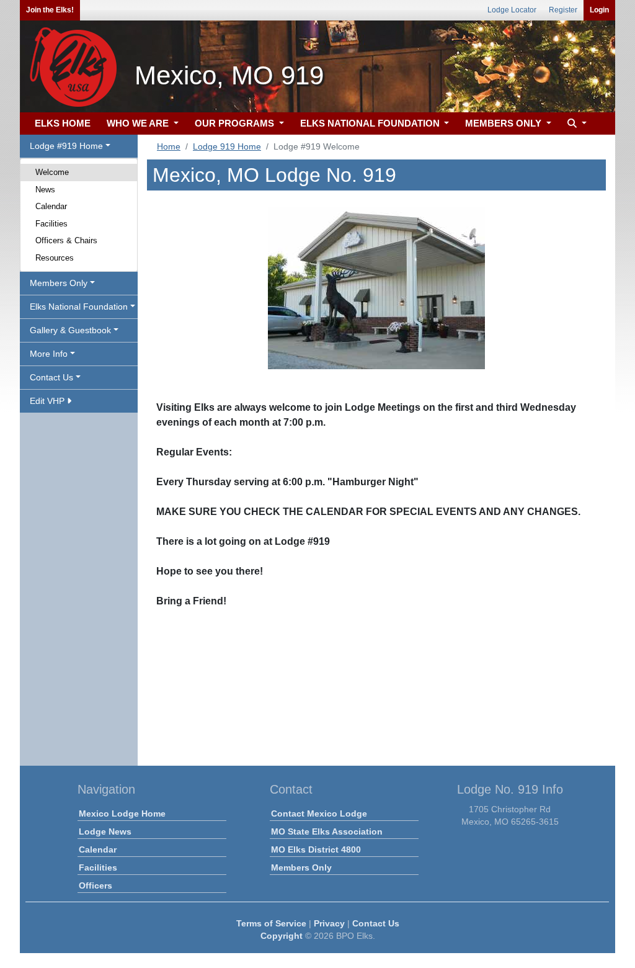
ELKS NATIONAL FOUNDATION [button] (371, 123)
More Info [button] (49, 354)
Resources (54, 257)
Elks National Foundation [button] (79, 306)
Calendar (51, 206)
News (45, 189)
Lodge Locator (511, 10)
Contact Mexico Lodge (319, 813)
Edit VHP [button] (48, 401)
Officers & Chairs (66, 240)
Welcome (52, 172)
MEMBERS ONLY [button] (504, 123)
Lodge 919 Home (227, 146)
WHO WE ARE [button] (139, 123)
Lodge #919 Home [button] (66, 146)
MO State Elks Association (327, 831)
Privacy (329, 923)
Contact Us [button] (51, 377)
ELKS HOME (63, 123)
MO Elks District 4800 (316, 849)
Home (168, 146)
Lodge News (105, 831)
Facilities (51, 223)
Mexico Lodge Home (122, 813)
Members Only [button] (58, 283)
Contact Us (375, 923)
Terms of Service (271, 923)
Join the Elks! (50, 10)
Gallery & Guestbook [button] (70, 330)
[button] (575, 124)
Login (599, 10)
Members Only (301, 867)
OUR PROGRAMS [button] (236, 123)
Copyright (281, 936)
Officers (95, 885)
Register (563, 10)
